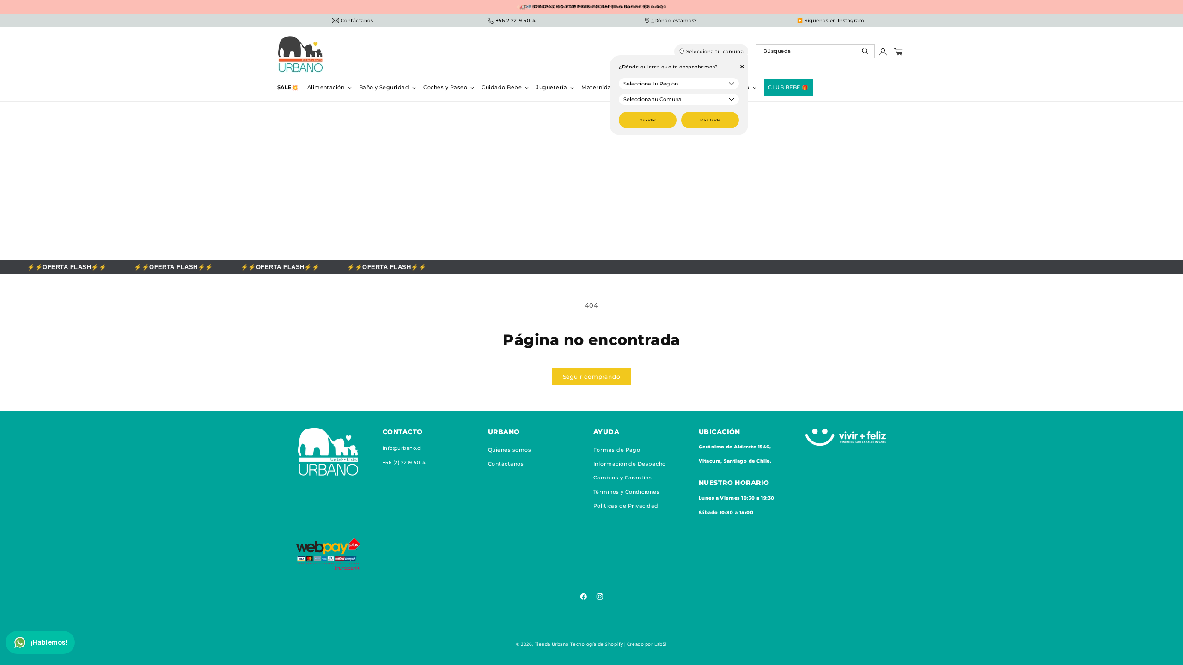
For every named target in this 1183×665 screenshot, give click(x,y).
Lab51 (660, 644)
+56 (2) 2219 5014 (404, 462)
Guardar (648, 120)
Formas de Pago (616, 450)
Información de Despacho (629, 464)
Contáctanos (506, 464)
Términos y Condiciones (626, 492)
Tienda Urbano (552, 644)
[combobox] (815, 51)
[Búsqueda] (866, 53)
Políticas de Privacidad (626, 506)
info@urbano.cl (402, 448)
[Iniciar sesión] (883, 54)
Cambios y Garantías (622, 478)
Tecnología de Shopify (596, 644)
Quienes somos (509, 450)
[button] (328, 87)
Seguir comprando (592, 376)
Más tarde (710, 120)
